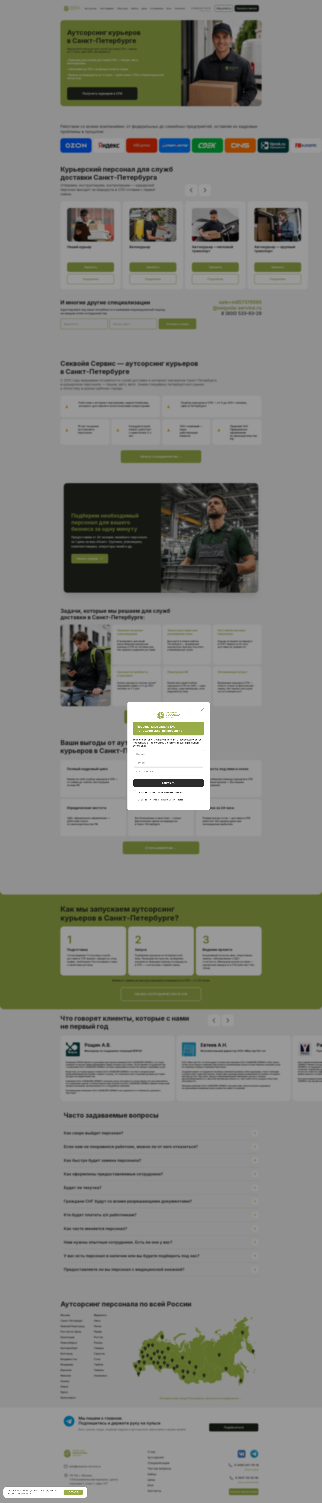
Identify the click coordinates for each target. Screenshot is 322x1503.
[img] (202, 710)
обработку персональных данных (166, 792)
